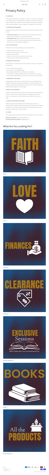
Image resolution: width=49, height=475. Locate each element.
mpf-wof (37, 471)
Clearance (5, 314)
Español (6, 469)
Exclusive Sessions (8, 360)
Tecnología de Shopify (42, 471)
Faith (4, 174)
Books (4, 407)
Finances (5, 267)
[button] (3, 4)
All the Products (7, 453)
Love (4, 220)
